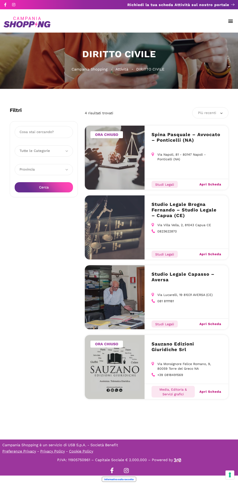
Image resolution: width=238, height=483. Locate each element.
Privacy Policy (52, 451)
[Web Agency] (177, 460)
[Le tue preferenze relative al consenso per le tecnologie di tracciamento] (229, 474)
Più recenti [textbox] (207, 113)
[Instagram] (14, 5)
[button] (231, 21)
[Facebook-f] (5, 5)
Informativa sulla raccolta (119, 479)
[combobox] (210, 112)
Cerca (44, 187)
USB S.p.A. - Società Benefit (93, 445)
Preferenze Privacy (19, 451)
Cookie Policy (81, 451)
